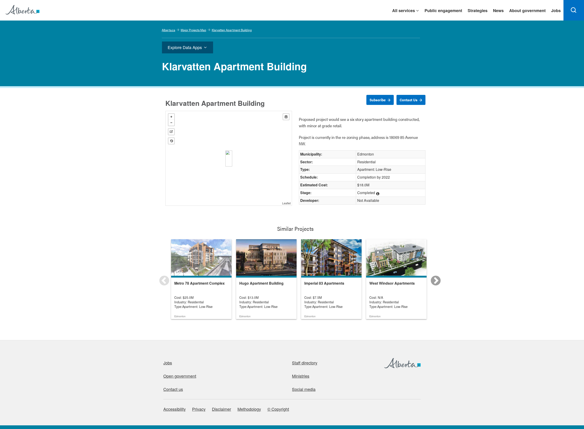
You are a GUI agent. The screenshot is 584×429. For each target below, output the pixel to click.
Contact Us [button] (408, 99)
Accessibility (174, 409)
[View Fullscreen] (171, 132)
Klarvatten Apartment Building (232, 30)
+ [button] (171, 117)
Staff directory (304, 363)
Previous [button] (161, 277)
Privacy (199, 409)
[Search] (573, 10)
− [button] (171, 123)
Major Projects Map (193, 30)
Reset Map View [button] (171, 141)
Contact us (173, 389)
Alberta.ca (168, 30)
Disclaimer (221, 409)
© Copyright (278, 409)
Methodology (249, 409)
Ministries (300, 376)
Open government (179, 376)
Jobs (167, 363)
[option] (201, 279)
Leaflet (286, 203)
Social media (303, 389)
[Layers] (286, 117)
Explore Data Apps (185, 47)
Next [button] (432, 277)
